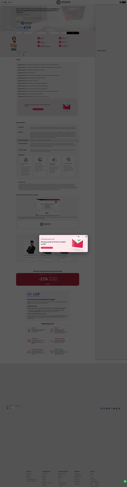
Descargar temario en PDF (47, 247)
